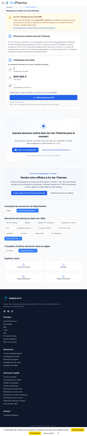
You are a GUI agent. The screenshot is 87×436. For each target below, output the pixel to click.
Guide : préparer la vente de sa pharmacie (29, 193)
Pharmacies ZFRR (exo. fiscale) (14, 401)
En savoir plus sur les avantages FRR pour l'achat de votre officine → (34, 28)
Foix (7, 228)
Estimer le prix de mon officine (62, 193)
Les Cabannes (56, 233)
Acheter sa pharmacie (11, 383)
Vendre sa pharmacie (10, 386)
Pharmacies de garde (10, 359)
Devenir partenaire (10, 339)
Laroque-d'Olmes (45, 228)
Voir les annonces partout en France (56, 150)
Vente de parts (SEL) (10, 404)
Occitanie (9, 250)
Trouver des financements (12, 353)
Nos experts (7, 324)
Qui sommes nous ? (10, 321)
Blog (5, 327)
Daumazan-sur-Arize (68, 223)
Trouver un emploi (9, 377)
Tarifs (5, 330)
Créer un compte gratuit (27, 150)
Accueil (9, 7)
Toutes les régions (26, 250)
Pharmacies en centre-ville (12, 389)
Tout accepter (77, 430)
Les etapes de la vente (11, 356)
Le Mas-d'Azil (39, 233)
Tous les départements (26, 210)
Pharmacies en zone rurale (12, 392)
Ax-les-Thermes (12, 223)
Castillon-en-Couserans (46, 223)
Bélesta (27, 223)
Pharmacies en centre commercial (15, 395)
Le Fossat (23, 233)
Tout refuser (35, 433)
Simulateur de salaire (10, 365)
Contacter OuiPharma (10, 415)
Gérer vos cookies (9, 342)
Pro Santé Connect (10, 336)
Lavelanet (9, 233)
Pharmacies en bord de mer (13, 398)
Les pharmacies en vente (12, 380)
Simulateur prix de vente (11, 362)
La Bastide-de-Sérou (24, 228)
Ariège (8, 210)
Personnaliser (48, 433)
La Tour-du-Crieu (64, 228)
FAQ (4, 333)
